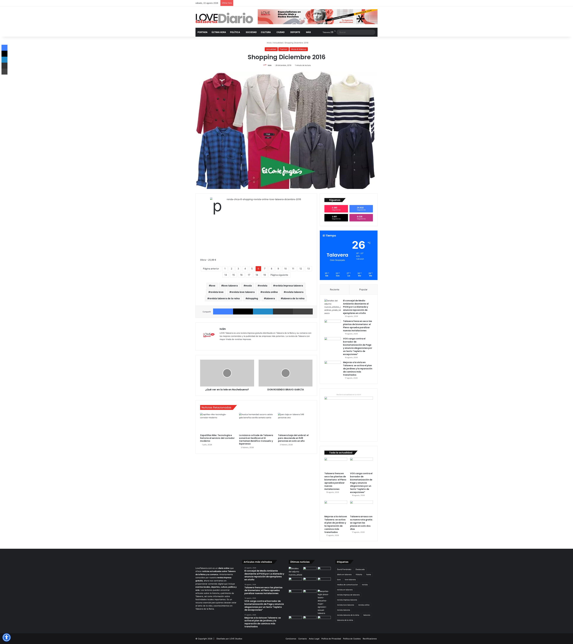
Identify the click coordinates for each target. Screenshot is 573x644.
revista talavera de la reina (224, 298)
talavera (270, 298)
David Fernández (344, 569)
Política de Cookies (352, 638)
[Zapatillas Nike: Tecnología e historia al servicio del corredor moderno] (217, 422)
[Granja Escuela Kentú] (324, 583)
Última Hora (219, 32)
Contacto (302, 638)
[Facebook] (223, 311)
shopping (252, 298)
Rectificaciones (370, 638)
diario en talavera (344, 574)
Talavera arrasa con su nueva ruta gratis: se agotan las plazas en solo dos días (361, 523)
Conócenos (291, 638)
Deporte (295, 32)
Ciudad (281, 32)
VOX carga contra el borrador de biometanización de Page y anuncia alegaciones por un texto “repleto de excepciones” (357, 346)
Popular (363, 289)
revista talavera (294, 291)
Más (308, 32)
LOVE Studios (235, 638)
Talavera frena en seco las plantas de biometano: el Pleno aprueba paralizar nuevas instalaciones (357, 326)
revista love (217, 291)
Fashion (283, 49)
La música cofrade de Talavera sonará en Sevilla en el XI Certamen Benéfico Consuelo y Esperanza (256, 439)
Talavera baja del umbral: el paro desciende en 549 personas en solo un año (293, 438)
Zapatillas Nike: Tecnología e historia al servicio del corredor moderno (217, 438)
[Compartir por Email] (283, 311)
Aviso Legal (314, 638)
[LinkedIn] (263, 311)
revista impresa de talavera (348, 595)
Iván (269, 65)
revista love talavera (243, 291)
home (368, 574)
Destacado (360, 569)
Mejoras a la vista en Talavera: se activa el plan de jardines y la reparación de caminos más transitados (357, 368)
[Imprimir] (303, 311)
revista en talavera (345, 590)
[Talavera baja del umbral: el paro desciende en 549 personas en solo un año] (295, 422)
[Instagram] (232, 344)
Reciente (334, 289)
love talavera (230, 285)
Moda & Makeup (298, 49)
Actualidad (278, 42)
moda (248, 285)
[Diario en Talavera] (224, 18)
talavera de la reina (293, 298)
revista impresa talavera (289, 285)
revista (263, 285)
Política (235, 32)
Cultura (266, 32)
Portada (202, 32)
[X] (243, 311)
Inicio (269, 42)
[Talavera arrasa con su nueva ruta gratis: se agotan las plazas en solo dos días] (361, 507)
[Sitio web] (221, 344)
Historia (359, 574)
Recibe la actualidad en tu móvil (348, 394)
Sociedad (251, 32)
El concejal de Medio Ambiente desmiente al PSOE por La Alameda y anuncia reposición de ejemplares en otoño (356, 307)
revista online (270, 291)
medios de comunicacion (347, 584)
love (212, 285)
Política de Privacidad (331, 638)
